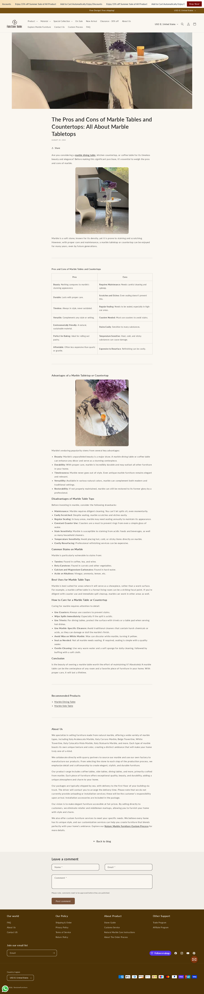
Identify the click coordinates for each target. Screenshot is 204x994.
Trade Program (159, 922)
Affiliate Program (161, 927)
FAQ (9, 922)
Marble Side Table (63, 705)
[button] (32, 21)
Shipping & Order (64, 922)
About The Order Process (116, 937)
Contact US (12, 932)
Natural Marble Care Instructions (119, 932)
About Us (11, 927)
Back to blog (103, 841)
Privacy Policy (62, 927)
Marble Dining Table (64, 701)
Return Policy (62, 937)
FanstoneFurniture (20, 987)
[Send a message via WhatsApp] (5, 989)
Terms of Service (63, 932)
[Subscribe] (54, 953)
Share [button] (57, 148)
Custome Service (112, 927)
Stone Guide (110, 922)
